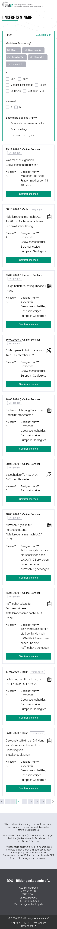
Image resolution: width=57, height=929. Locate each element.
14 (48, 801)
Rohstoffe (17, 57)
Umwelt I (39, 57)
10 (25, 801)
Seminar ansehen (28, 193)
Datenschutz (28, 925)
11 (30, 801)
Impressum (39, 922)
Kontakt (15, 922)
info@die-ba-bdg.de (31, 904)
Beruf (14, 50)
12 (36, 801)
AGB (26, 922)
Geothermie (34, 50)
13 (42, 801)
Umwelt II (17, 64)
